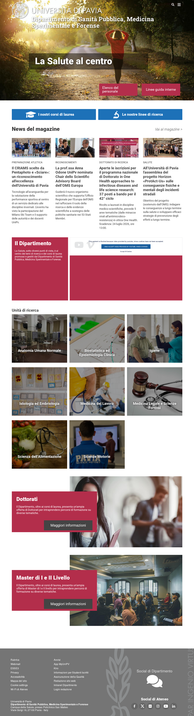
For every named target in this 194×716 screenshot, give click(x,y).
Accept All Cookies (126, 251)
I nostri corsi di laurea (56, 114)
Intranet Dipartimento (65, 685)
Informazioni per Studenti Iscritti (71, 672)
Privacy (15, 672)
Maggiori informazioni (68, 525)
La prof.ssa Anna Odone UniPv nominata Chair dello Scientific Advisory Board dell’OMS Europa (74, 177)
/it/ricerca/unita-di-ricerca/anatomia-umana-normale (39, 356)
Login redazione (63, 689)
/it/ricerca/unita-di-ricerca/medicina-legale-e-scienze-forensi (155, 409)
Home (179, 4)
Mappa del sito (19, 681)
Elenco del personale (110, 89)
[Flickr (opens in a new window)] (150, 705)
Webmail (15, 664)
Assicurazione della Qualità (69, 676)
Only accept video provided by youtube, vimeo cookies (125, 246)
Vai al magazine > (168, 129)
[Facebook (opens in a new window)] (134, 705)
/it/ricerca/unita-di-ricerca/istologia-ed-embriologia (39, 409)
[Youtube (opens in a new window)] (165, 705)
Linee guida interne (161, 90)
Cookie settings (19, 685)
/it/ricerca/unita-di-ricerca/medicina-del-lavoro (97, 409)
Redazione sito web (65, 681)
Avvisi (57, 659)
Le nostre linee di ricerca (142, 114)
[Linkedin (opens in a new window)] (173, 705)
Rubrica (15, 659)
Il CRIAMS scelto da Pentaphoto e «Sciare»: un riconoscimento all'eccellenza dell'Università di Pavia (31, 177)
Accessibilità (18, 676)
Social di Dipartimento (154, 670)
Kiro (56, 668)
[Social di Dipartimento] (154, 681)
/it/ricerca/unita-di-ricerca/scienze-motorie (97, 462)
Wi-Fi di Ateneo (19, 689)
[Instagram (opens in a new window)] (158, 705)
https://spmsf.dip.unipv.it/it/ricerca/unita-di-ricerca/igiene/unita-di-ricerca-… (155, 356)
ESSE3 (15, 668)
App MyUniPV (61, 664)
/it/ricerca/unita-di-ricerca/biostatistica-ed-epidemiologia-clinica (97, 356)
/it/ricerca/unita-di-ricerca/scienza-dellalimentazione (39, 462)
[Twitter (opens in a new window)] (142, 705)
